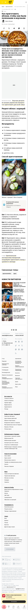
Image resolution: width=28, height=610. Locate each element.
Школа (6, 493)
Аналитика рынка (8, 507)
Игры (16, 386)
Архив (16, 381)
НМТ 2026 (6, 495)
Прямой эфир (7, 402)
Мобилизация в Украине (11, 434)
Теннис (6, 522)
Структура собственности (18, 379)
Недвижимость (8, 505)
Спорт (6, 516)
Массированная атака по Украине (13, 424)
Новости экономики (10, 454)
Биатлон (6, 524)
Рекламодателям (6, 372)
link (15, 341)
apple (17, 559)
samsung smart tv (17, 563)
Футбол (6, 520)
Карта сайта (18, 384)
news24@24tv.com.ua (7, 335)
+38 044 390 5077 (19, 335)
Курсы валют (7, 458)
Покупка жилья (8, 509)
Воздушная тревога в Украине (12, 422)
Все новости (8, 396)
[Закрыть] (25, 595)
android (6, 559)
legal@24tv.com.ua (20, 588)
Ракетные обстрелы (9, 416)
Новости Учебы (9, 487)
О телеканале (5, 367)
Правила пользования (7, 375)
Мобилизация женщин (10, 440)
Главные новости (8, 398)
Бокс (5, 518)
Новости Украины (9, 400)
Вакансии (17, 375)
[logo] (10, 2)
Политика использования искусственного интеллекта (5, 383)
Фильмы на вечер (9, 478)
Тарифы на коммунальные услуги (13, 462)
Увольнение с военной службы (12, 436)
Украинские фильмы (9, 475)
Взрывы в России (8, 426)
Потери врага (7, 429)
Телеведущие (5, 369)
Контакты (17, 373)
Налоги (6, 464)
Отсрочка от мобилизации (11, 444)
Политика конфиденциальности (7, 378)
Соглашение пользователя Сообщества (18, 362)
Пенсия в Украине (9, 466)
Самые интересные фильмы (11, 473)
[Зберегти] (24, 28)
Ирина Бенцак (9, 21)
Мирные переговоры (9, 420)
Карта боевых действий (10, 418)
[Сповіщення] (26, 2)
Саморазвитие (8, 497)
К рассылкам (9, 549)
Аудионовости (8, 407)
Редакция (4, 361)
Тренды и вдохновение (10, 511)
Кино (5, 471)
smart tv (6, 563)
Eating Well (11, 24)
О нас (3, 358)
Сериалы (6, 482)
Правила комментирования (19, 366)
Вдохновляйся (9, 6)
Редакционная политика (5, 364)
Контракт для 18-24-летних (11, 442)
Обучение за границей (10, 499)
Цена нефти (7, 455)
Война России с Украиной (12, 414)
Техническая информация (18, 370)
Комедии (6, 480)
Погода (6, 409)
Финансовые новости (9, 460)
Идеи (3, 6)
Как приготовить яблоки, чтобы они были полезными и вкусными (20, 6)
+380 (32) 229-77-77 (10, 587)
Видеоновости (8, 404)
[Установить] (14, 598)
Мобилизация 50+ (8, 438)
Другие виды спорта (9, 527)
